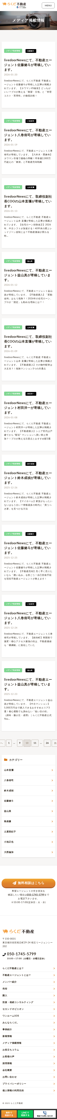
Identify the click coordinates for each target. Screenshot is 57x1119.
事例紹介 (7, 1029)
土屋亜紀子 (10, 832)
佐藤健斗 (9, 801)
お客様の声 (8, 1057)
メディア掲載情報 (12, 1043)
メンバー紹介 (10, 982)
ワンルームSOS (11, 1016)
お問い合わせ (10, 1077)
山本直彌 (9, 770)
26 (47, 743)
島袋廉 (7, 821)
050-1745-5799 (35, 895)
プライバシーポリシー (14, 1084)
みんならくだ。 (11, 1023)
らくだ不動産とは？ (13, 968)
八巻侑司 (9, 780)
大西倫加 (9, 852)
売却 (5, 989)
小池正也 (9, 842)
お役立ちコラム (11, 1050)
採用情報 (7, 1063)
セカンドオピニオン (13, 1009)
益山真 (7, 811)
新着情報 (7, 1036)
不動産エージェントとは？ (17, 975)
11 (35, 743)
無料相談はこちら (31, 883)
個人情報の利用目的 (13, 1090)
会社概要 (7, 1070)
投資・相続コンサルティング (18, 1002)
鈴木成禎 (9, 791)
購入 (5, 995)
